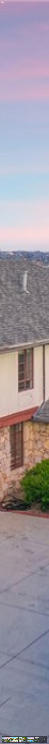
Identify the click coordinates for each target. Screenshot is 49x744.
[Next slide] (44, 739)
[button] (6, 739)
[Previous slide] (42, 739)
